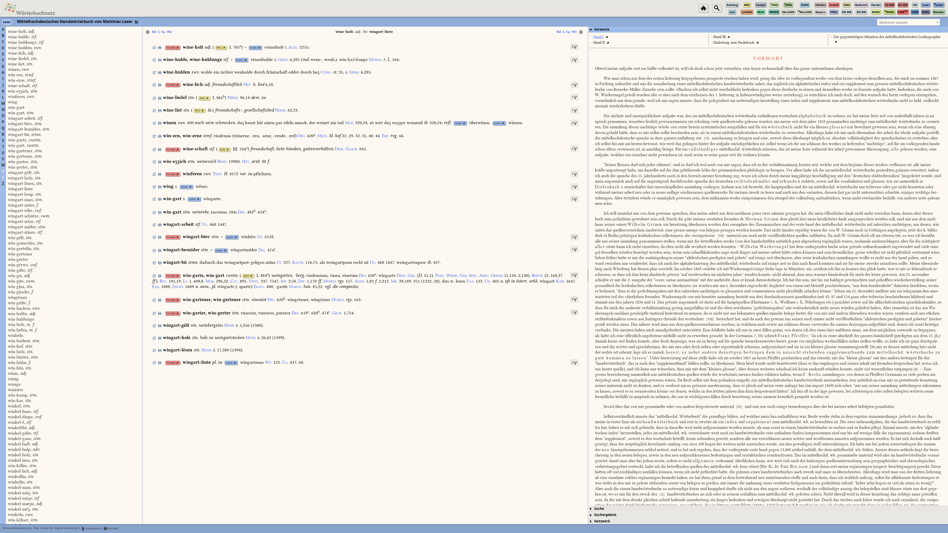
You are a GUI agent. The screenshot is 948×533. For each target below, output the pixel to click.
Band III (720, 37)
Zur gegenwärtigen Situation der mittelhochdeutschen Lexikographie (887, 37)
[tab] (768, 30)
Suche (599, 508)
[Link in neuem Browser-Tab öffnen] (177, 48)
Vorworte (601, 29)
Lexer (253, 48)
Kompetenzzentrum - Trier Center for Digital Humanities (42, 528)
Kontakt (112, 528)
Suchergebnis (605, 515)
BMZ (219, 48)
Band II (599, 42)
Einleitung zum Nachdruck (734, 42)
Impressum (92, 528)
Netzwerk (602, 521)
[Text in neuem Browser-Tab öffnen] (607, 37)
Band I (599, 37)
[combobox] (908, 22)
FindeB (170, 48)
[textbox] (908, 22)
